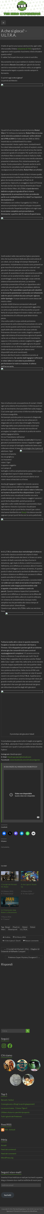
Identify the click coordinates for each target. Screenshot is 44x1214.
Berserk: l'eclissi (7, 1100)
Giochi (18, 941)
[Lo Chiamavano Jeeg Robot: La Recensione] (9, 902)
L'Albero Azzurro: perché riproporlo (15, 1112)
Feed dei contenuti (8, 1149)
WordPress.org (7, 1157)
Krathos (7, 937)
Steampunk (12, 929)
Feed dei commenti (8, 1153)
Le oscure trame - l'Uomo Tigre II (14, 1108)
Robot (24, 927)
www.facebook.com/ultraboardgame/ (25, 760)
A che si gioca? (9, 941)
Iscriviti (7, 1195)
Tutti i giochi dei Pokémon (11, 1116)
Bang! (24, 512)
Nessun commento (32, 941)
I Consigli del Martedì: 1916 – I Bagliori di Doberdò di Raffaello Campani (20, 950)
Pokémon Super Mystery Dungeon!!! (24, 957)
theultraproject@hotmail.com (19, 757)
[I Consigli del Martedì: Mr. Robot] (9, 876)
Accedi (3, 1145)
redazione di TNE (24, 48)
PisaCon (16, 927)
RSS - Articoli (9, 1129)
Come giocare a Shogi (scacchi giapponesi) (18, 1104)
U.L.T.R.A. (23, 929)
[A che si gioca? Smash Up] (29, 876)
